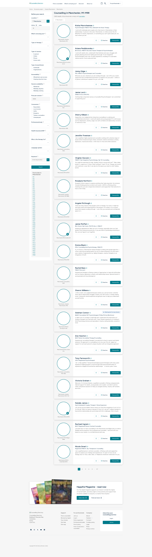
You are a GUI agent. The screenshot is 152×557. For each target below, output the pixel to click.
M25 (34, 217)
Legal (87, 524)
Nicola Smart (81, 446)
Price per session (37, 95)
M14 (34, 195)
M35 (34, 235)
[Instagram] (34, 530)
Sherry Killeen (81, 115)
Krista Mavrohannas (84, 25)
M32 (34, 231)
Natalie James (81, 403)
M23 (34, 213)
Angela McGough (83, 203)
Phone (35, 58)
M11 (34, 189)
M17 (34, 201)
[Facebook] (31, 530)
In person (36, 54)
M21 (34, 209)
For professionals (115, 3)
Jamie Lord (80, 92)
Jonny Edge (80, 71)
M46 (34, 249)
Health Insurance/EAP (38, 131)
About (88, 516)
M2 (33, 179)
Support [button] (63, 513)
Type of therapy (37, 42)
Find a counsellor (57, 3)
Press (87, 526)
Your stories (64, 520)
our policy (82, 16)
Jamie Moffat (81, 224)
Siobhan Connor (82, 313)
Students (36, 113)
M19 (34, 205)
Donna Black (80, 245)
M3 (33, 181)
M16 (34, 199)
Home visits (36, 60)
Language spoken (36, 147)
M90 (34, 253)
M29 (34, 225)
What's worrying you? (70, 3)
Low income (37, 109)
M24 (34, 215)
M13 (34, 193)
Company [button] (89, 513)
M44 (34, 245)
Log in (75, 518)
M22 (34, 211)
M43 (34, 243)
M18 (34, 203)
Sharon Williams (82, 290)
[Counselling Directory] (39, 3)
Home (31, 9)
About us (89, 3)
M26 (34, 219)
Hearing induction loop (40, 79)
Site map (63, 524)
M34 (34, 233)
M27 (34, 221)
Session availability (38, 84)
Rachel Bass (80, 268)
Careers (89, 518)
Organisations (37, 69)
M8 (34, 185)
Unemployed (37, 117)
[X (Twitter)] (37, 530)
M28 (34, 223)
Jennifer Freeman (83, 135)
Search (40, 167)
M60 (34, 251)
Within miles (36, 25)
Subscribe (83, 498)
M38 (34, 237)
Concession (35, 104)
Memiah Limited (44, 545)
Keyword (34, 156)
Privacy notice (90, 529)
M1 (33, 177)
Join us (76, 516)
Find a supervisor (78, 520)
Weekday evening (38, 91)
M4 (34, 183)
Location (34, 18)
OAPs (35, 111)
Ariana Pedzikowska (84, 48)
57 (97, 469)
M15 (34, 197)
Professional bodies (79, 522)
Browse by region (38, 9)
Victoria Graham (82, 380)
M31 (34, 229)
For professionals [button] (79, 513)
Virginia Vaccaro (82, 158)
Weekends (36, 86)
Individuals (36, 67)
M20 (34, 207)
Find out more (96, 498)
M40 (34, 239)
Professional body (37, 122)
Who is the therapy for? (38, 139)
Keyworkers (36, 107)
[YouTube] (41, 530)
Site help (63, 522)
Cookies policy (90, 522)
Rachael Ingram (82, 424)
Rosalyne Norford (83, 181)
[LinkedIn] (44, 530)
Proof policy (77, 524)
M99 (34, 255)
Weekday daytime (38, 88)
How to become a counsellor (79, 527)
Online (35, 56)
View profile (115, 40)
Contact (88, 520)
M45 (34, 247)
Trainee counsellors (39, 115)
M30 (34, 227)
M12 (34, 191)
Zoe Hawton (80, 336)
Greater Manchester (50, 9)
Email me (104, 40)
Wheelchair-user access (40, 77)
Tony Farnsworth (82, 358)
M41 (34, 241)
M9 (34, 187)
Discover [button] (81, 3)
